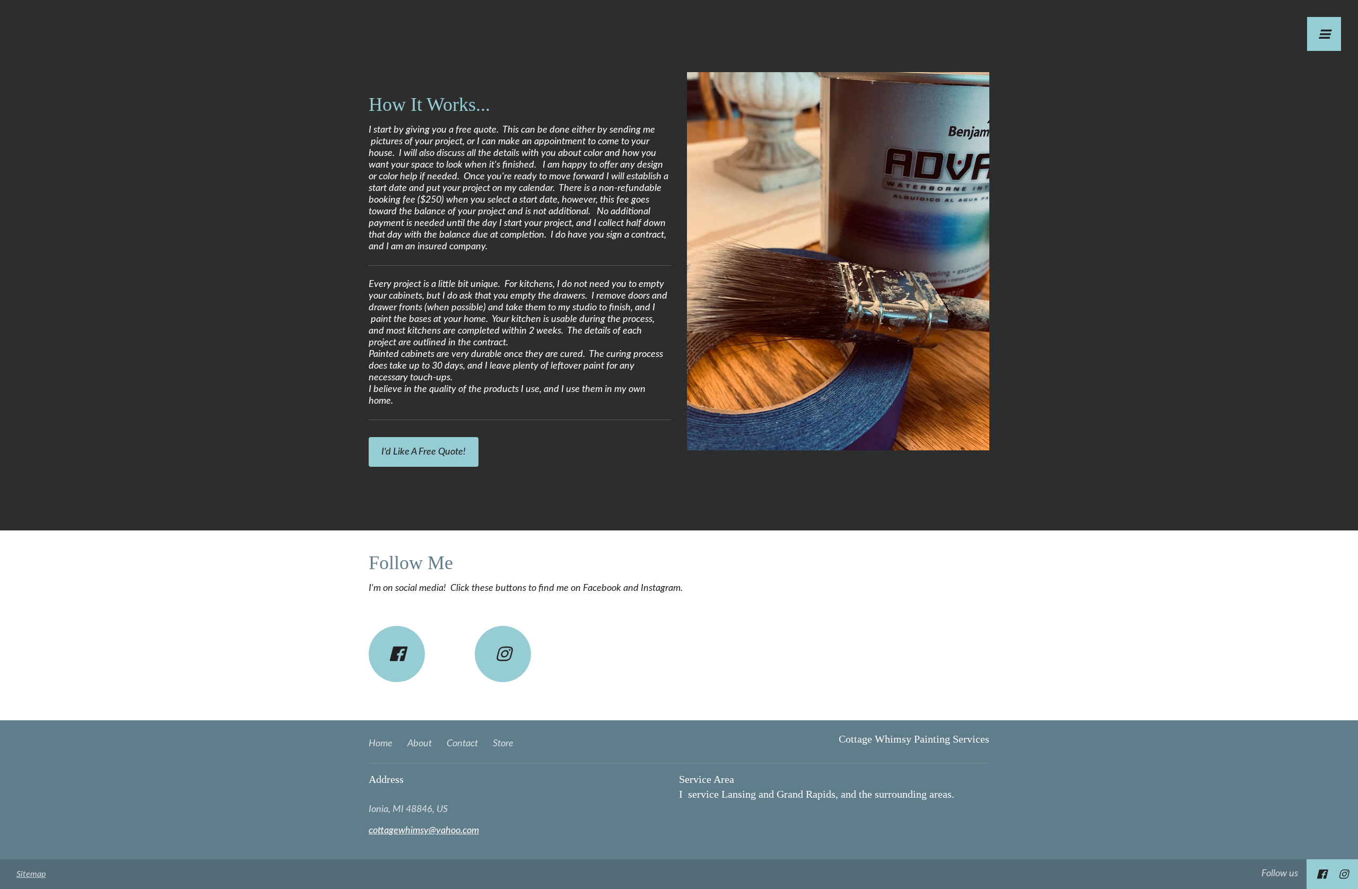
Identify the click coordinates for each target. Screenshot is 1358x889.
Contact (462, 743)
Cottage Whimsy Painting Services (914, 739)
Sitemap (31, 874)
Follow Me (411, 562)
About (419, 743)
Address (386, 779)
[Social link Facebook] (397, 654)
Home (381, 743)
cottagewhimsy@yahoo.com (424, 830)
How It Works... (429, 104)
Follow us (1279, 873)
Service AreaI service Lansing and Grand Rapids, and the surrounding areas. (819, 786)
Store (503, 743)
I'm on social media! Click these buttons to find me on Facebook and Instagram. (526, 588)
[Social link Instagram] (503, 654)
